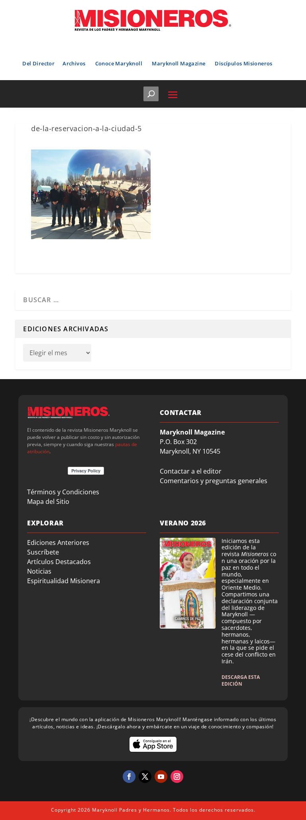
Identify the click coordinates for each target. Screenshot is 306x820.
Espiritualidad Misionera (63, 580)
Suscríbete (43, 552)
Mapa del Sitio (48, 501)
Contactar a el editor (191, 471)
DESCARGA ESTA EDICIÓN (241, 680)
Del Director (38, 63)
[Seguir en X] (145, 776)
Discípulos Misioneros (243, 63)
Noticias (39, 571)
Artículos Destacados (59, 561)
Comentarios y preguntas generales (213, 480)
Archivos (74, 63)
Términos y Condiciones (63, 492)
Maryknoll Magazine (178, 63)
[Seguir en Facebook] (129, 776)
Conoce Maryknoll (118, 63)
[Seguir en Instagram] (177, 776)
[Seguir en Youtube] (161, 776)
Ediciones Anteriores (58, 542)
